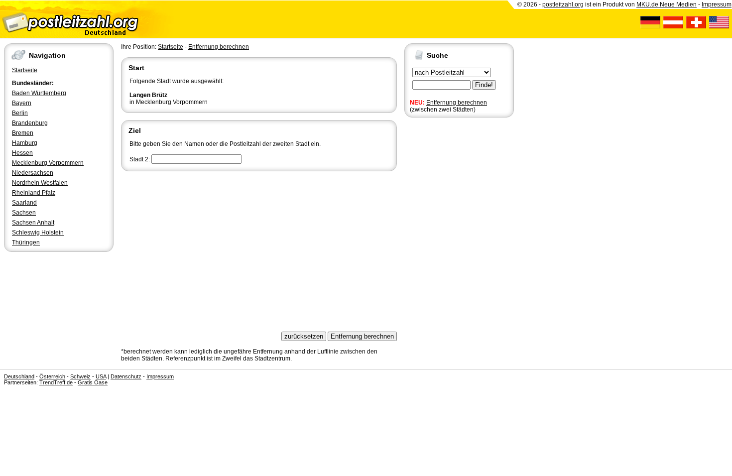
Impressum (717, 4)
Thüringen (26, 242)
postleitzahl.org (563, 4)
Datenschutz (126, 376)
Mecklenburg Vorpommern (48, 162)
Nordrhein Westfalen (40, 182)
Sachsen (24, 212)
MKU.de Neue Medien (666, 4)
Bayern (21, 103)
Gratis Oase (93, 382)
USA (101, 376)
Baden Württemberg (39, 93)
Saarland (24, 202)
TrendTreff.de (56, 382)
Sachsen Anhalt (33, 222)
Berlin (20, 113)
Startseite (24, 70)
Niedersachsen (32, 172)
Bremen (22, 132)
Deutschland (19, 376)
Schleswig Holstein (38, 232)
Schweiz (80, 376)
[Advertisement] (259, 248)
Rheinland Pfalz (33, 192)
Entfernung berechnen (456, 102)
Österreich (52, 376)
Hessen (22, 152)
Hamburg (24, 142)
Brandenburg (30, 122)
